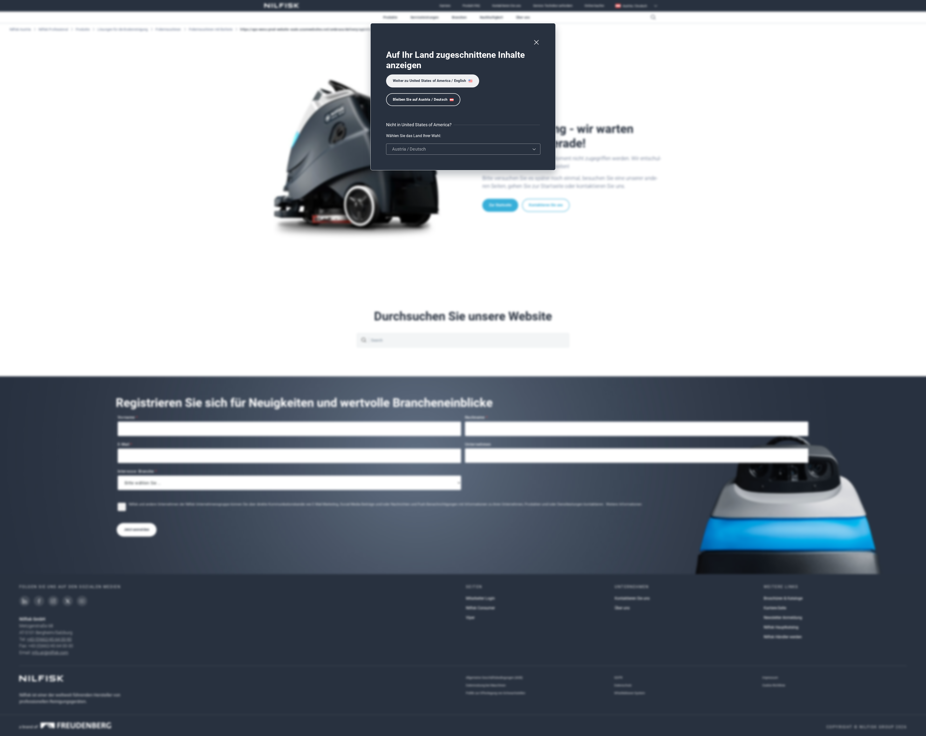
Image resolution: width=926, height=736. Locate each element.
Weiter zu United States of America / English (429, 81)
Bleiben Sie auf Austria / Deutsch (420, 99)
